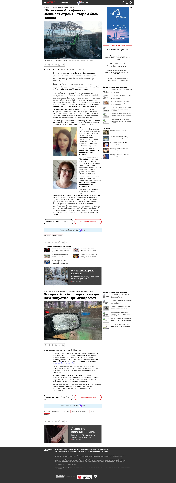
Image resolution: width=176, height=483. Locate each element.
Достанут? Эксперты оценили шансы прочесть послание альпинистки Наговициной (121, 91)
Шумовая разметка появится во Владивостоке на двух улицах (117, 79)
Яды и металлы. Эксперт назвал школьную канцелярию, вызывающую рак (120, 103)
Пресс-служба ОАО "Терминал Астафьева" (81, 60)
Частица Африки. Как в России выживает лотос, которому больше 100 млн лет (121, 314)
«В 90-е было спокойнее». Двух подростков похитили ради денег (120, 325)
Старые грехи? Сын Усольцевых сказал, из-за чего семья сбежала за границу (121, 121)
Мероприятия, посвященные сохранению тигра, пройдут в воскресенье (88, 256)
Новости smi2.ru (50, 286)
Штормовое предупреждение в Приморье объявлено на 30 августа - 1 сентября (117, 72)
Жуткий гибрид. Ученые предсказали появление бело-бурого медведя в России (121, 320)
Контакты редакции (61, 449)
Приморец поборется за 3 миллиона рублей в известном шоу (89, 250)
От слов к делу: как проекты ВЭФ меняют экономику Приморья (118, 50)
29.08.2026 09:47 (48, 291)
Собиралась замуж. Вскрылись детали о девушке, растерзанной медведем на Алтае (120, 296)
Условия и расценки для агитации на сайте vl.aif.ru (70, 451)
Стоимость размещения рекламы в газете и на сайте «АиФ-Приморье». (89, 449)
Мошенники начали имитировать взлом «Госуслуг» (120, 143)
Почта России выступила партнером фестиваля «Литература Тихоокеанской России (56, 263)
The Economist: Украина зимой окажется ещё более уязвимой (119, 137)
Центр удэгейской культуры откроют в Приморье (60, 255)
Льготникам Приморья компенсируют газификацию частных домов (117, 57)
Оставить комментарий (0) (88, 221)
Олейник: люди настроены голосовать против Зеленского (119, 131)
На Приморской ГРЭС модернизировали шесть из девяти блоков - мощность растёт (118, 65)
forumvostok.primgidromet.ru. (64, 363)
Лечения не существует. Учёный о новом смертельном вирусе (120, 307)
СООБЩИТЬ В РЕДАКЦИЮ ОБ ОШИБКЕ (98, 451)
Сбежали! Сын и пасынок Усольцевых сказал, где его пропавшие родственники (121, 302)
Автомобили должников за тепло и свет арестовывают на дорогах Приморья (61, 250)
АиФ (57, 340)
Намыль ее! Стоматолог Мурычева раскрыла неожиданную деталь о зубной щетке (121, 109)
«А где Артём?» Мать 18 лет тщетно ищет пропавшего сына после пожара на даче (121, 97)
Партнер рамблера (70, 476)
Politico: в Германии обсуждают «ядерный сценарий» (119, 149)
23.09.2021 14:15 (48, 7)
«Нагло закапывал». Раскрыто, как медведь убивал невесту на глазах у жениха (121, 115)
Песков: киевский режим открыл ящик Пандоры (119, 155)
